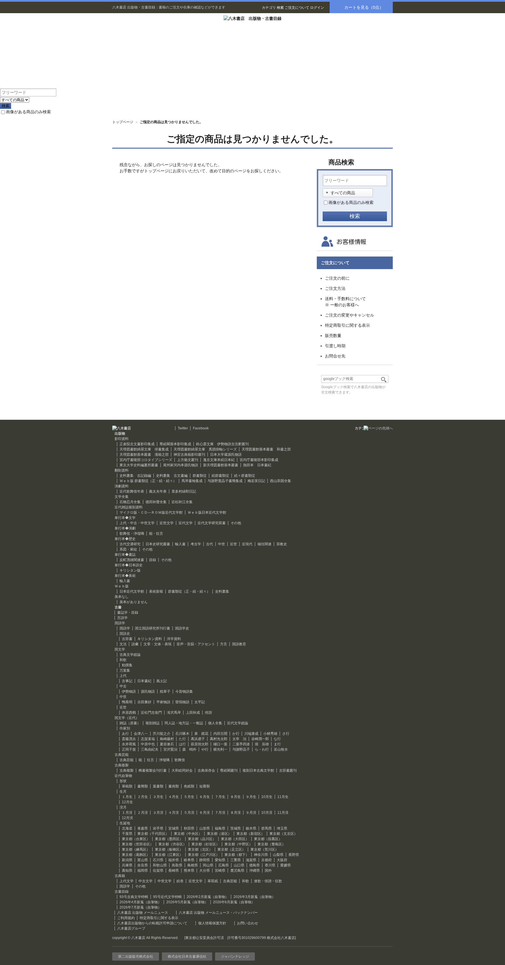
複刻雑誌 (153, 723)
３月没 (158, 813)
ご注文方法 (335, 288)
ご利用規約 (126, 918)
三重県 (235, 860)
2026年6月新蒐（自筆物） (234, 902)
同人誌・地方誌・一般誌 (184, 723)
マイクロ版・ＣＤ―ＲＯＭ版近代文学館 (151, 512)
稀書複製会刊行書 (153, 770)
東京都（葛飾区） (136, 855)
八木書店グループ (131, 928)
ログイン (317, 8)
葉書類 (158, 786)
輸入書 (180, 544)
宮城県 (173, 828)
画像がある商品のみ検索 (28, 111)
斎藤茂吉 (129, 739)
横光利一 (220, 749)
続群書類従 (220, 476)
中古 (123, 686)
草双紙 (212, 881)
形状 (123, 781)
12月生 (127, 802)
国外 (268, 870)
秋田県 (189, 828)
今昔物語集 (184, 691)
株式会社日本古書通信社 (187, 956)
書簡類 (142, 786)
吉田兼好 (144, 702)
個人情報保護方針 (212, 923)
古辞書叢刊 (288, 770)
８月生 (235, 797)
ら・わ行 (262, 749)
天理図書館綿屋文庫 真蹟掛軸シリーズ (205, 449)
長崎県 (173, 870)
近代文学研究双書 (212, 523)
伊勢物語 (129, 691)
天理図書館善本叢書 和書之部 (266, 449)
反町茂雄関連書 (132, 560)
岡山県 (208, 865)
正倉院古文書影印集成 (137, 444)
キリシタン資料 (149, 639)
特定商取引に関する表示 (347, 325)
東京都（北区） (200, 849)
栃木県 (251, 828)
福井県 (173, 860)
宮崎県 (220, 870)
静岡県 (204, 860)
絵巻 (180, 881)
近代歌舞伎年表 (132, 491)
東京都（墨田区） (169, 839)
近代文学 (186, 523)
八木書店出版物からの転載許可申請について (152, 923)
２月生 (142, 797)
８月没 (235, 813)
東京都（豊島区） (271, 844)
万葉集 (125, 670)
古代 (209, 544)
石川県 (158, 860)
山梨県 (278, 855)
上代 (123, 676)
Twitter (183, 428)
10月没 (266, 813)
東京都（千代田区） (153, 834)
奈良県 (142, 865)
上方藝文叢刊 (187, 460)
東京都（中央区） (188, 834)
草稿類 (127, 786)
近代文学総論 (237, 723)
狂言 (150, 760)
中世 (221, 544)
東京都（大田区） (235, 839)
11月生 (282, 797)
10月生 (266, 797)
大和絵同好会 (182, 770)
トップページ (122, 122)
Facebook (201, 428)
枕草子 (165, 691)
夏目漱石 (167, 744)
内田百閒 (220, 734)
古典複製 (127, 770)
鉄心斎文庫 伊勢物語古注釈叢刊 (222, 444)
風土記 (161, 681)
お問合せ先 (335, 356)
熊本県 (189, 870)
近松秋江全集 (182, 502)
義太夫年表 (158, 491)
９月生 (251, 797)
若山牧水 (281, 749)
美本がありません (134, 602)
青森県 (142, 828)
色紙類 (189, 786)
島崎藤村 (167, 739)
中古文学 (146, 881)
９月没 (251, 813)
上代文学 (127, 881)
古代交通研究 (130, 544)
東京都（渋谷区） (172, 844)
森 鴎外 (189, 749)
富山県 (142, 860)
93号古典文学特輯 (134, 897)
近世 (233, 544)
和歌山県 (160, 865)
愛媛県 (285, 865)
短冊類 (204, 786)
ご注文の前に (337, 278)
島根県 (192, 865)
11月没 (282, 813)
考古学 (196, 544)
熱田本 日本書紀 (257, 465)
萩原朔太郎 (199, 744)
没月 (123, 807)
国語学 (125, 628)
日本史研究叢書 (158, 544)
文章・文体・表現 (157, 644)
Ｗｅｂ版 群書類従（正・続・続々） (148, 481)
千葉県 (127, 834)
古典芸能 (127, 760)
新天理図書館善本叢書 (220, 465)
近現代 (247, 544)
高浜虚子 (198, 739)
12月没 (127, 818)
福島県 (220, 828)
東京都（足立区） (231, 849)
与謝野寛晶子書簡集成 (225, 481)
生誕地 (125, 823)
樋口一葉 (220, 744)
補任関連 (264, 544)
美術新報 (156, 591)
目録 (152, 560)
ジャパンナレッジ (235, 956)
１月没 (127, 813)
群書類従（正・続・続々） (189, 591)
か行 (235, 734)
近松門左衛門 (151, 713)
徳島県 (254, 865)
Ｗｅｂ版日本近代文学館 (207, 512)
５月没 (189, 813)
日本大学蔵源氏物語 (226, 455)
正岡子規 (129, 749)
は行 (182, 744)
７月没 (220, 813)
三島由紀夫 (149, 749)
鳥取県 (177, 865)
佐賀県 (158, 870)
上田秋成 (193, 713)
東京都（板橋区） (169, 849)
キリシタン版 (130, 570)
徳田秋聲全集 (156, 502)
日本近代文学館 (132, 591)
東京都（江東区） (169, 855)
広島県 (223, 865)
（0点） (363, 7)
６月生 (204, 797)
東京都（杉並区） (205, 844)
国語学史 (182, 628)
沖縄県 (254, 870)
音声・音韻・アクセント (196, 644)
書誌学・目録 (127, 612)
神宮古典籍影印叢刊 (189, 455)
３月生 (158, 797)
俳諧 (208, 713)
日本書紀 (144, 681)
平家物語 (163, 702)
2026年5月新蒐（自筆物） (187, 902)
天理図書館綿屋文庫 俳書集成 (144, 449)
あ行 (125, 734)
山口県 (239, 865)
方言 (223, 644)
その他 (236, 523)
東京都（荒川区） (264, 849)
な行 (277, 739)
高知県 (127, 870)
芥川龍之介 (161, 734)
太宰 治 (239, 739)
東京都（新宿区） (250, 834)
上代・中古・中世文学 (137, 523)
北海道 (127, 828)
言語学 (122, 618)
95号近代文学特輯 (167, 897)
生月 (123, 791)
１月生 (127, 797)
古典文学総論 (130, 655)
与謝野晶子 (241, 749)
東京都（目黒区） (268, 839)
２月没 (142, 813)
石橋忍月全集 (130, 502)
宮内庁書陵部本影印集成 (259, 460)
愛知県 (220, 860)
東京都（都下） (236, 855)
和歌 (123, 660)
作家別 (125, 728)
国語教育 (239, 644)
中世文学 (165, 881)
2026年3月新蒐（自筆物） (254, 897)
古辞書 (127, 639)
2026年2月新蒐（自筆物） (208, 897)
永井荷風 (129, 744)
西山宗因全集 (280, 481)
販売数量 (333, 335)
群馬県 (266, 828)
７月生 (220, 797)
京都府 (266, 860)
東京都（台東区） (136, 839)
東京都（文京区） (283, 834)
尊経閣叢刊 (229, 770)
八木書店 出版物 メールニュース (142, 913)
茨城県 (235, 828)
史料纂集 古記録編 (135, 476)
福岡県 (142, 870)
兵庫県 (127, 865)
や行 (204, 749)
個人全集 (215, 723)
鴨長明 (127, 702)
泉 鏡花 (201, 734)
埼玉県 (282, 828)
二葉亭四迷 (241, 744)
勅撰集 (127, 665)
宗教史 (281, 544)
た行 (182, 739)
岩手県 (158, 828)
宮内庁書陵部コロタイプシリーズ (146, 460)
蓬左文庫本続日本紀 (219, 460)
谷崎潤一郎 (260, 739)
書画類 (173, 786)
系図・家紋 (128, 549)
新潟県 (127, 860)
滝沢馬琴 (174, 713)
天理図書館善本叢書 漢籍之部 (144, 455)
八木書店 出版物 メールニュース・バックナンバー (218, 913)
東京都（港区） (219, 834)
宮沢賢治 (170, 749)
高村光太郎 (218, 739)
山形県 (204, 828)
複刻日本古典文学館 (258, 770)
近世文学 (167, 523)
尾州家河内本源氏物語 (180, 465)
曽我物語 (182, 702)
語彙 (135, 644)
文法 (123, 644)
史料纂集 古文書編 (172, 476)
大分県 (204, 870)
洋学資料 (174, 639)
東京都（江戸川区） (203, 855)
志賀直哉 (148, 739)
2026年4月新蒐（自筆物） (140, 902)
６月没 (204, 813)
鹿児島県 (237, 870)
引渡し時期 (335, 345)
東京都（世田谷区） (137, 844)
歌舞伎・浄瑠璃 (132, 533)
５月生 (189, 797)
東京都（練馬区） (136, 849)
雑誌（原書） (130, 723)
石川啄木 (182, 734)
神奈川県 (261, 855)
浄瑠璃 (164, 760)
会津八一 (141, 734)
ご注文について (297, 8)
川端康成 (251, 734)
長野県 (293, 855)
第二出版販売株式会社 (135, 956)
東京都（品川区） (202, 839)
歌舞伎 (179, 760)
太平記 (199, 702)
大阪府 (282, 860)
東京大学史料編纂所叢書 (139, 465)
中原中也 (148, 744)
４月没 (173, 813)
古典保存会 (206, 770)
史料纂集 (222, 591)
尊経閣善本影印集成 (175, 444)
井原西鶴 (129, 713)
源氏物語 (148, 691)
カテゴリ (269, 8)
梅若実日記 (256, 481)
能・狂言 (156, 533)
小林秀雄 (270, 734)
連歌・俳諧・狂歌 (268, 881)
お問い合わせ (247, 923)
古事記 (127, 681)
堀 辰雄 (262, 744)
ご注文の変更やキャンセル (349, 315)
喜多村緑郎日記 (184, 491)
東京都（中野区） (238, 844)
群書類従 (200, 476)
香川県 (270, 865)
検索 (280, 8)
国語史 (125, 634)
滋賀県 (251, 860)
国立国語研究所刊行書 (152, 628)
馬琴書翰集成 (192, 481)
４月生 (173, 797)
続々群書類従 (244, 476)
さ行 (285, 734)
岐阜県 (189, 860)
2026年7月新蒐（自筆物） (140, 907)
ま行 (277, 744)
